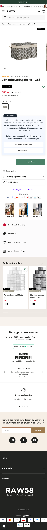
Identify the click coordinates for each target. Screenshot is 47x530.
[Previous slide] (4, 372)
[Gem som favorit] (43, 86)
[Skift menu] (3, 11)
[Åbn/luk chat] (4, 526)
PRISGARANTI (22, 2)
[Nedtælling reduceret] (4, 162)
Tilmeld (38, 430)
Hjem (3, 24)
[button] (23, 17)
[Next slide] (42, 372)
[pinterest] (34, 440)
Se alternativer (23, 150)
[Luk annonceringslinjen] (44, 1)
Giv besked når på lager (23, 144)
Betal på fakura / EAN (16, 251)
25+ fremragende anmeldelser (19, 76)
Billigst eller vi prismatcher (10, 95)
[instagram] (12, 440)
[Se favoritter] (39, 11)
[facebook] (23, 440)
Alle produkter (12, 24)
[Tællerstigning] (12, 162)
